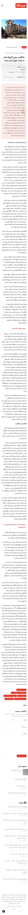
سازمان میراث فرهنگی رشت (18, 692)
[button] (2, 5)
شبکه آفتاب (20, 77)
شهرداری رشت (21, 695)
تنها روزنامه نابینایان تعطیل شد (16, 806)
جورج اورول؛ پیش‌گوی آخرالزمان (17, 793)
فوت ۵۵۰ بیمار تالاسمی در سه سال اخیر (13, 813)
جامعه (24, 47)
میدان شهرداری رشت (20, 698)
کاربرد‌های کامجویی (16, 770)
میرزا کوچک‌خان (9, 698)
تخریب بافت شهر (21, 689)
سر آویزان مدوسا (22, 786)
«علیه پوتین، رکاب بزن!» (18, 854)
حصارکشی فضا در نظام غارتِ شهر (15, 829)
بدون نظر (11, 72)
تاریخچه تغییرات (11, 906)
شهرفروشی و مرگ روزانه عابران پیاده (14, 879)
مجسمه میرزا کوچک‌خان (9, 695)
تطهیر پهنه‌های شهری (21, 779)
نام (13, 719)
